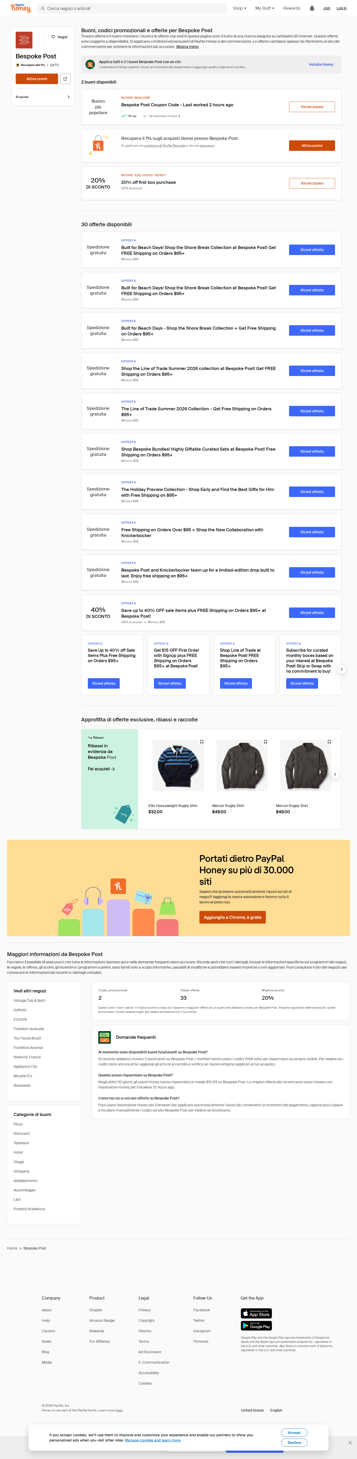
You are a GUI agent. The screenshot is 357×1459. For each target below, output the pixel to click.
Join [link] (326, 8)
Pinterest (201, 1341)
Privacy (145, 1310)
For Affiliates (99, 1341)
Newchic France (27, 1057)
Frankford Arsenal (28, 1047)
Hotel (18, 1152)
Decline (294, 1442)
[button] (261, 1410)
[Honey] (20, 8)
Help (46, 1320)
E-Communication (154, 1362)
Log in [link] (342, 8)
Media (47, 1362)
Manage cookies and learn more (153, 1440)
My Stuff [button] (263, 8)
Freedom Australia (29, 1028)
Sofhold (20, 1010)
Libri (17, 1199)
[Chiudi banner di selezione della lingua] (350, 1443)
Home (12, 1248)
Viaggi (19, 1161)
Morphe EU (23, 1076)
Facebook (201, 1310)
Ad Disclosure (150, 1352)
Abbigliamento (26, 1180)
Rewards (291, 8)
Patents (145, 1331)
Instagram (202, 1331)
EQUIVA (20, 1019)
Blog (45, 1352)
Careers (48, 1331)
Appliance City (25, 1066)
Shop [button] (238, 8)
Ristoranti (22, 1133)
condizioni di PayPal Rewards (164, 145)
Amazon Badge (102, 1320)
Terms (144, 1341)
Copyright (147, 1320)
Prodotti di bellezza (29, 1209)
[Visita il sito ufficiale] (65, 79)
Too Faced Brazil (27, 1038)
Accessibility (149, 1372)
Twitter (199, 1320)
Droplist (95, 1310)
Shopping (21, 1171)
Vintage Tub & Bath (29, 1000)
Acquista (22, 97)
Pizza (18, 1124)
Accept (294, 1432)
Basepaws (22, 1085)
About (47, 1310)
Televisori (21, 1143)
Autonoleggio (25, 1190)
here (119, 1410)
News (46, 1341)
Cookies (145, 1383)
